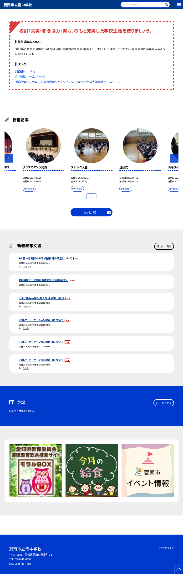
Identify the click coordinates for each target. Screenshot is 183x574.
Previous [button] (9, 158)
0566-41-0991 (23, 559)
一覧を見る (165, 402)
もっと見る (90, 212)
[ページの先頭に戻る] (178, 569)
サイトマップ (167, 547)
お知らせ (27, 266)
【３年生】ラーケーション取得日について (41, 320)
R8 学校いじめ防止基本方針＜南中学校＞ (43, 280)
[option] (43, 161)
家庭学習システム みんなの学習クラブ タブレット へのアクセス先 (55, 82)
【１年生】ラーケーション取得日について (41, 360)
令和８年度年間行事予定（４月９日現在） (42, 298)
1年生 (26, 368)
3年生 (26, 328)
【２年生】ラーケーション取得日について (41, 341)
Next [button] (174, 158)
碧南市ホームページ (30, 76)
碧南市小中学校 (25, 71)
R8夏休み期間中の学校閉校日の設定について (46, 258)
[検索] (165, 5)
